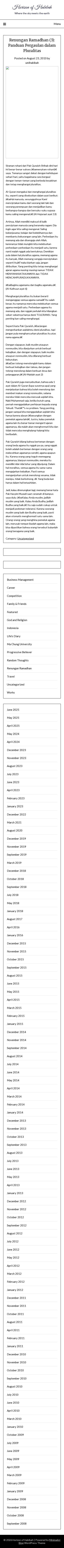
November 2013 (16, 1128)
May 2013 (13, 1176)
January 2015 (15, 1023)
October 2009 (15, 1434)
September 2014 (16, 1048)
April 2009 (13, 1467)
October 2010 (15, 1370)
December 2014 (16, 1032)
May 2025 (13, 717)
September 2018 (16, 886)
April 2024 (13, 741)
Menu (57, 23)
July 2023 (12, 774)
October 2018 (15, 878)
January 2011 (15, 1346)
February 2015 (16, 1015)
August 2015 (14, 975)
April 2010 (13, 1410)
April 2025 (13, 725)
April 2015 (13, 999)
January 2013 (15, 1193)
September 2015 (16, 967)
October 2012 (15, 1217)
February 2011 (16, 1338)
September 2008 (16, 1523)
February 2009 (16, 1483)
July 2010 (12, 1394)
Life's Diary (13, 636)
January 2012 (15, 1289)
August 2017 (14, 919)
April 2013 (13, 1185)
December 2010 (16, 1354)
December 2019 (16, 838)
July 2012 (12, 1241)
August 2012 (14, 1233)
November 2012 (16, 1209)
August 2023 (14, 766)
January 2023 (15, 806)
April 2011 (13, 1330)
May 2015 (13, 991)
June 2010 (13, 1402)
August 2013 (14, 1152)
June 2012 (13, 1249)
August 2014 (14, 1056)
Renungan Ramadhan (19, 668)
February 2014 (16, 1104)
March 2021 (14, 822)
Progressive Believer (19, 652)
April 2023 (13, 790)
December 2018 (16, 870)
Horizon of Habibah (32, 7)
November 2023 (16, 758)
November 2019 (16, 846)
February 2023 (16, 798)
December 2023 (16, 750)
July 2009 (12, 1442)
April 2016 (13, 927)
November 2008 (16, 1507)
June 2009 (13, 1450)
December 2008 (16, 1499)
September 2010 (16, 1378)
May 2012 (13, 1257)
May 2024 (13, 733)
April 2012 (13, 1265)
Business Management (20, 579)
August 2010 (14, 1386)
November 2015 (16, 951)
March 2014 (14, 1096)
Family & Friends (16, 603)
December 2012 (16, 1201)
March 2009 (14, 1475)
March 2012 (14, 1273)
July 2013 (12, 1160)
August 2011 (14, 1322)
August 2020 (14, 830)
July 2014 (12, 1064)
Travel (11, 676)
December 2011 (16, 1297)
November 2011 (16, 1305)
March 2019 (14, 862)
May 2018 (13, 903)
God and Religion (17, 620)
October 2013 (15, 1136)
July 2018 (12, 894)
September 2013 (16, 1144)
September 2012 (16, 1225)
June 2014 (13, 1072)
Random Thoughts (18, 660)
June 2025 (13, 709)
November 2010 (16, 1362)
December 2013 (16, 1120)
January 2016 (15, 935)
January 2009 (15, 1491)
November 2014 (16, 1040)
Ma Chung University (19, 644)
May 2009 (13, 1459)
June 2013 (13, 1168)
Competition (14, 595)
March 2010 (14, 1418)
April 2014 (13, 1088)
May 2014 (13, 1080)
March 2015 (14, 1007)
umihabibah (32, 62)
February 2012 (16, 1281)
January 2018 (15, 911)
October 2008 (15, 1515)
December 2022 (16, 814)
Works (11, 692)
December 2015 (16, 943)
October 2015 (15, 959)
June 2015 (13, 983)
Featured (12, 612)
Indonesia (12, 628)
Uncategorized (25, 538)
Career (11, 587)
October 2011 (15, 1314)
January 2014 (15, 1112)
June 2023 (13, 782)
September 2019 (16, 854)
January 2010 (15, 1426)
